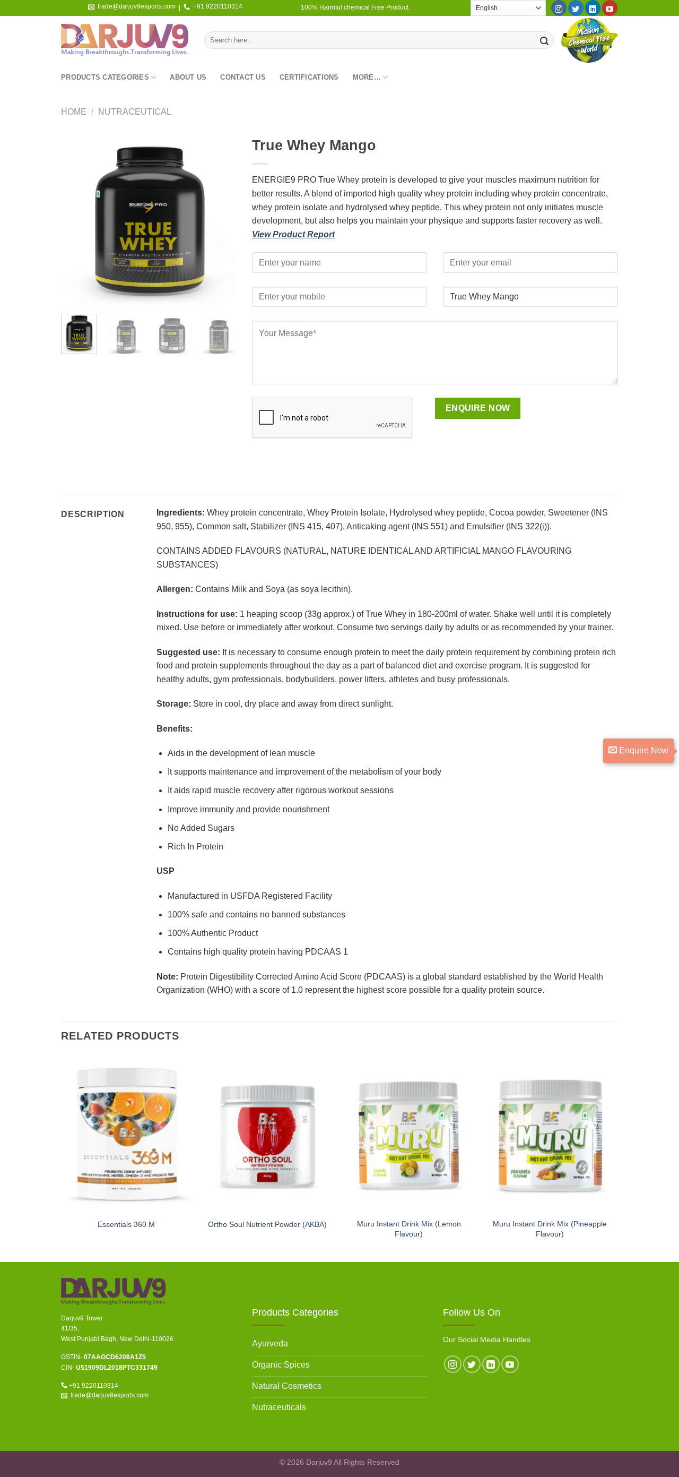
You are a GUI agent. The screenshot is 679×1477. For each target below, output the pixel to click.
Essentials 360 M (126, 1224)
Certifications (309, 77)
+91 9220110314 (217, 6)
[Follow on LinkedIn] (592, 8)
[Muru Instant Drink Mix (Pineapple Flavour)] (550, 1134)
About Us (188, 77)
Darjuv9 (319, 1462)
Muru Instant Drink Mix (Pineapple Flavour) (550, 1229)
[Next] (219, 218)
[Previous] (78, 218)
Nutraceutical (134, 111)
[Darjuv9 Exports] (124, 40)
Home (73, 111)
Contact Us (243, 77)
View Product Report (293, 234)
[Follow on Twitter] (576, 8)
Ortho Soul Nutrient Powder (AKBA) (267, 1224)
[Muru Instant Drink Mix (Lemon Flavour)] (408, 1134)
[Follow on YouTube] (609, 8)
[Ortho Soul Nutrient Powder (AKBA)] (267, 1134)
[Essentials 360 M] (126, 1134)
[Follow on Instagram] (559, 8)
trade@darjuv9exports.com (137, 6)
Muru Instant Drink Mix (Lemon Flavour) (409, 1229)
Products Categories (105, 77)
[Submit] (544, 40)
